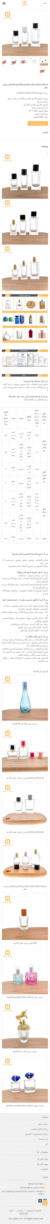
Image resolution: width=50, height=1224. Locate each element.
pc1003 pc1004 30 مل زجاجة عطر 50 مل (25, 778)
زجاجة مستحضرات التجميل (36, 1134)
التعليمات (44, 1169)
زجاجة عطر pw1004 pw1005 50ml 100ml (25, 1106)
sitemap (23, 1213)
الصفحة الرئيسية (34, 1210)
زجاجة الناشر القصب (39, 1129)
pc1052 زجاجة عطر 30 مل (25, 943)
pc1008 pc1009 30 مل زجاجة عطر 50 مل (25, 832)
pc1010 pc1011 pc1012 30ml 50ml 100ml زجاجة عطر (25, 887)
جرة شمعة (43, 1139)
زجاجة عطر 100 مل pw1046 (25, 724)
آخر (46, 1144)
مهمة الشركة (42, 1164)
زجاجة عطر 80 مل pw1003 (25, 1051)
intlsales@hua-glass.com (32, 1187)
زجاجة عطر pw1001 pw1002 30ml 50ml (25, 997)
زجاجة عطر (43, 1124)
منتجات (20, 1210)
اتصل (11, 1210)
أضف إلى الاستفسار (37, 123)
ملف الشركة (42, 1159)
